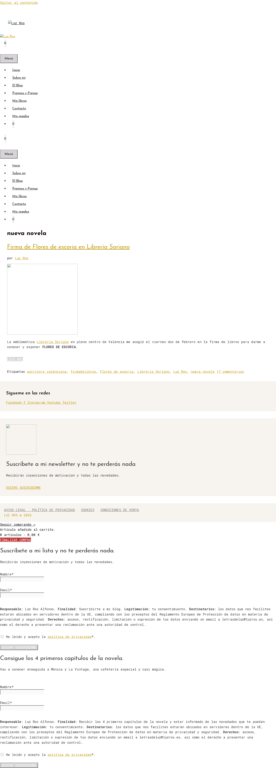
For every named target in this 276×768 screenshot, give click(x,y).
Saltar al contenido (19, 2)
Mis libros (19, 101)
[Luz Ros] (7, 36)
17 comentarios (230, 371)
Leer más (15, 359)
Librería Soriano (53, 342)
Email (6, 590)
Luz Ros (180, 371)
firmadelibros (83, 371)
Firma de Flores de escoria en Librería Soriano (68, 247)
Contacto (19, 108)
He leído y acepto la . (50, 637)
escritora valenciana (46, 371)
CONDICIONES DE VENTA (119, 510)
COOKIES (87, 510)
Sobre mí (18, 77)
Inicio (16, 70)
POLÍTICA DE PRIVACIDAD (53, 510)
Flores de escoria (116, 371)
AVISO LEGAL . (18, 510)
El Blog (17, 85)
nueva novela (203, 371)
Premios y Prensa (25, 93)
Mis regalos (20, 116)
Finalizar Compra (15, 540)
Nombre (7, 574)
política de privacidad (70, 637)
